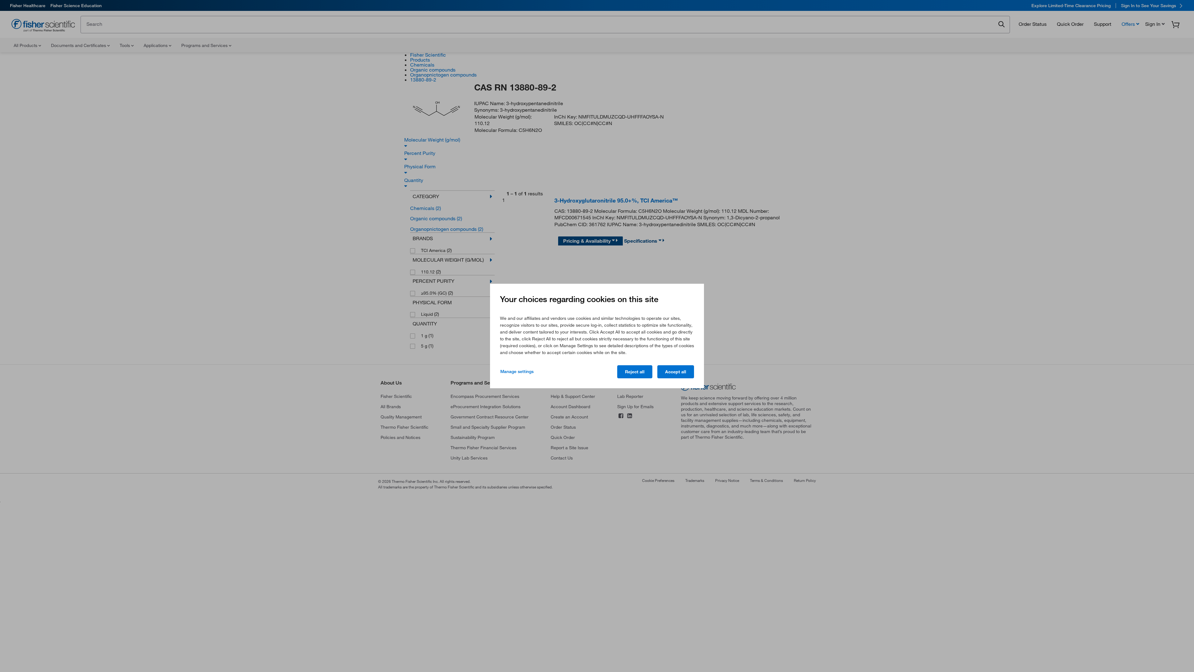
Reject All (635, 372)
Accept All (675, 372)
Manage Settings (517, 371)
